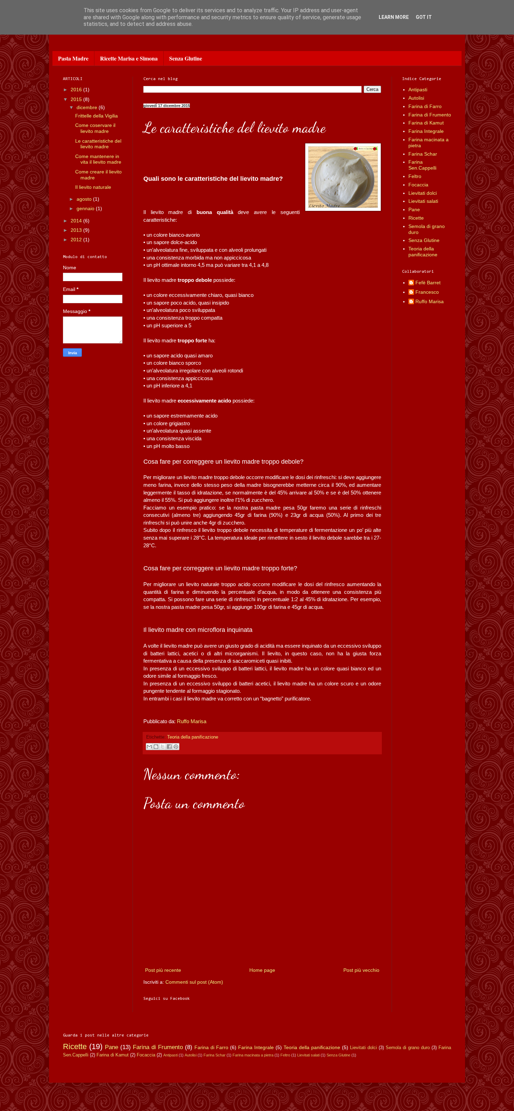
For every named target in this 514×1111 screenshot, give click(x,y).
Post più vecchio (361, 970)
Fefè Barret (428, 282)
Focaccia (418, 184)
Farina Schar (422, 154)
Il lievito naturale (93, 187)
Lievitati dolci (422, 193)
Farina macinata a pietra (253, 1055)
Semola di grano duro (408, 1047)
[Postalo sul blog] (155, 746)
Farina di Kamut (426, 123)
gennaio (86, 208)
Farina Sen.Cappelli (422, 165)
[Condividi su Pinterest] (175, 746)
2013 (77, 230)
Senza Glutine (185, 58)
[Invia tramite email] (149, 746)
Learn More (394, 17)
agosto (85, 199)
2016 (77, 89)
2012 (77, 239)
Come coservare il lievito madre (95, 128)
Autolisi (416, 98)
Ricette (416, 218)
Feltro (414, 176)
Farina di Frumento (429, 114)
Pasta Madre (73, 58)
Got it (424, 17)
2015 (77, 99)
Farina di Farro (425, 106)
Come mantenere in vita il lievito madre (98, 159)
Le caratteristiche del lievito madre (98, 144)
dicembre (88, 107)
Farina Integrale (426, 131)
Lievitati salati (423, 201)
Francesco (427, 292)
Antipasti (417, 89)
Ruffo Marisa (191, 721)
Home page (262, 970)
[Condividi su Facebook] (169, 746)
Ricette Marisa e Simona (129, 58)
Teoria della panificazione (192, 737)
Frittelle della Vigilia (96, 116)
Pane (414, 209)
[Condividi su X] (162, 746)
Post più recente (163, 970)
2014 (77, 220)
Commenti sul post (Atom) (194, 982)
